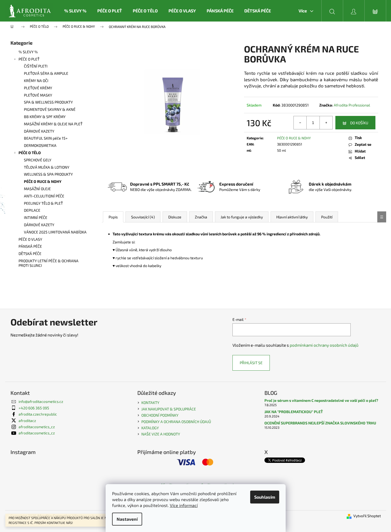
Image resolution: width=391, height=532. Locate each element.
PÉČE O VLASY (30, 239)
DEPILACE (32, 210)
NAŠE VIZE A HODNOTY (160, 434)
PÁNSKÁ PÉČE (30, 246)
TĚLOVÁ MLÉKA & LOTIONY (46, 167)
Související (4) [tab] (143, 217)
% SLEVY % (28, 51)
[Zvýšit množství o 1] (326, 122)
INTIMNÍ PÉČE (35, 217)
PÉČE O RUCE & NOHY (43, 181)
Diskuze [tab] (174, 217)
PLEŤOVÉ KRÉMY (38, 88)
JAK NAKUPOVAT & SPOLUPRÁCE (168, 409)
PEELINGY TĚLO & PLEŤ (43, 203)
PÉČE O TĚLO (30, 152)
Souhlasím (264, 496)
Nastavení (127, 519)
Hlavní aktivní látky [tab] (292, 217)
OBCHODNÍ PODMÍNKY (159, 415)
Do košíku (359, 122)
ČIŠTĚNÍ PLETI (36, 66)
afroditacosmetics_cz (37, 426)
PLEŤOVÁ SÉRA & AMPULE (46, 73)
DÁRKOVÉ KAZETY (39, 131)
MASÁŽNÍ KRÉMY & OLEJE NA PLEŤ (53, 124)
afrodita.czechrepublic (38, 414)
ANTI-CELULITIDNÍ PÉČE (44, 196)
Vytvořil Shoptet (367, 515)
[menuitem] (75, 11)
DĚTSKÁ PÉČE (30, 253)
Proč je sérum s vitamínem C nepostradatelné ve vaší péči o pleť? (321, 400)
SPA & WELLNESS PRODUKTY (48, 102)
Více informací (184, 505)
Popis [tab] (113, 217)
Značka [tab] (201, 217)
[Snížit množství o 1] (300, 122)
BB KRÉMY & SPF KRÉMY (45, 116)
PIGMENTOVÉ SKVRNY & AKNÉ (50, 109)
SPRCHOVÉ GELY (37, 160)
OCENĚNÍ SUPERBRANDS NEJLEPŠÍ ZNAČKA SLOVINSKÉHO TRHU (320, 423)
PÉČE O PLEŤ (29, 59)
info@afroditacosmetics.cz (41, 401)
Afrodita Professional (352, 105)
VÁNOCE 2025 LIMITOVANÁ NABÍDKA (55, 232)
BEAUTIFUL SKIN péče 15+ (46, 138)
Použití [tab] (326, 217)
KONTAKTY (150, 402)
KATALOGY (150, 427)
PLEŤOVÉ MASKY (38, 95)
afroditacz (27, 420)
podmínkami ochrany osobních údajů (324, 345)
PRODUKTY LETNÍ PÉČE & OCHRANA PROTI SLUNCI (48, 263)
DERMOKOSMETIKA (40, 145)
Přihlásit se (251, 362)
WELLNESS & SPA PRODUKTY (48, 174)
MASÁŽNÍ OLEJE (37, 188)
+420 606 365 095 (34, 408)
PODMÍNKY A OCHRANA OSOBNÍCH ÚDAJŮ (176, 421)
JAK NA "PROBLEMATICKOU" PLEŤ (293, 412)
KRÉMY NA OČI (36, 80)
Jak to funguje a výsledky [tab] (242, 217)
